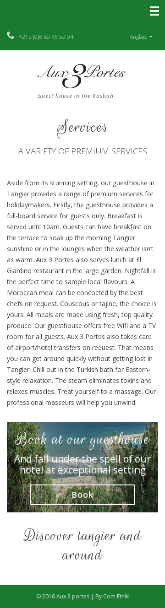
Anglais (139, 37)
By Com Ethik (112, 596)
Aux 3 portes (73, 596)
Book (83, 494)
